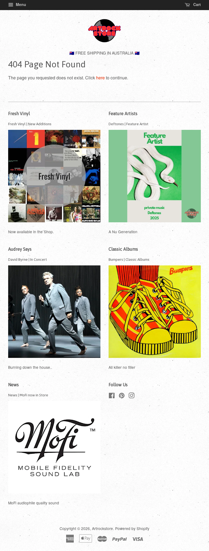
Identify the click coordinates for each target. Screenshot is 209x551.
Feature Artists (123, 113)
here (100, 77)
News (13, 384)
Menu (20, 4)
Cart (196, 4)
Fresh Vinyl (19, 113)
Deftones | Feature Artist (128, 124)
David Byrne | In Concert (27, 259)
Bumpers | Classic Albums (129, 259)
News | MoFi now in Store (28, 395)
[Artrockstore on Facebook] (112, 396)
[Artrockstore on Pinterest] (122, 396)
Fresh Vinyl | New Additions (29, 124)
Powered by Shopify (132, 528)
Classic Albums (123, 249)
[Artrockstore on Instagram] (131, 396)
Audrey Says (20, 249)
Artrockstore (102, 528)
